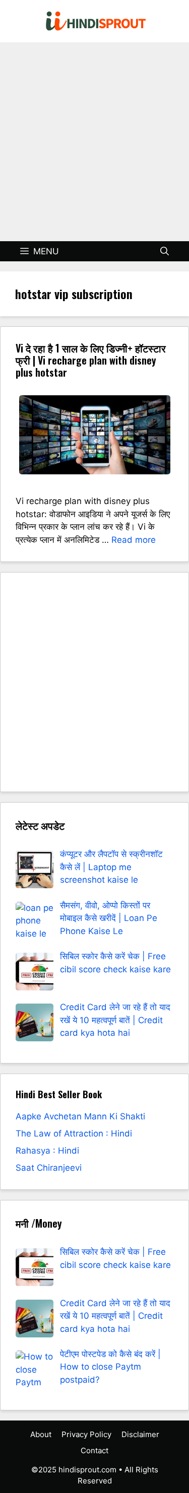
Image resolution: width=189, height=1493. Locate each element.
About (40, 1434)
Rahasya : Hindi (47, 1151)
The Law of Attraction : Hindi (74, 1133)
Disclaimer (140, 1434)
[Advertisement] (94, 141)
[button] (164, 251)
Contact (94, 1450)
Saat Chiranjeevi (49, 1168)
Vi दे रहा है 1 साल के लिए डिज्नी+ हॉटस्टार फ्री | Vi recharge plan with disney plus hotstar (91, 360)
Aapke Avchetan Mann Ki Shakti (80, 1116)
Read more (133, 540)
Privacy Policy (86, 1434)
